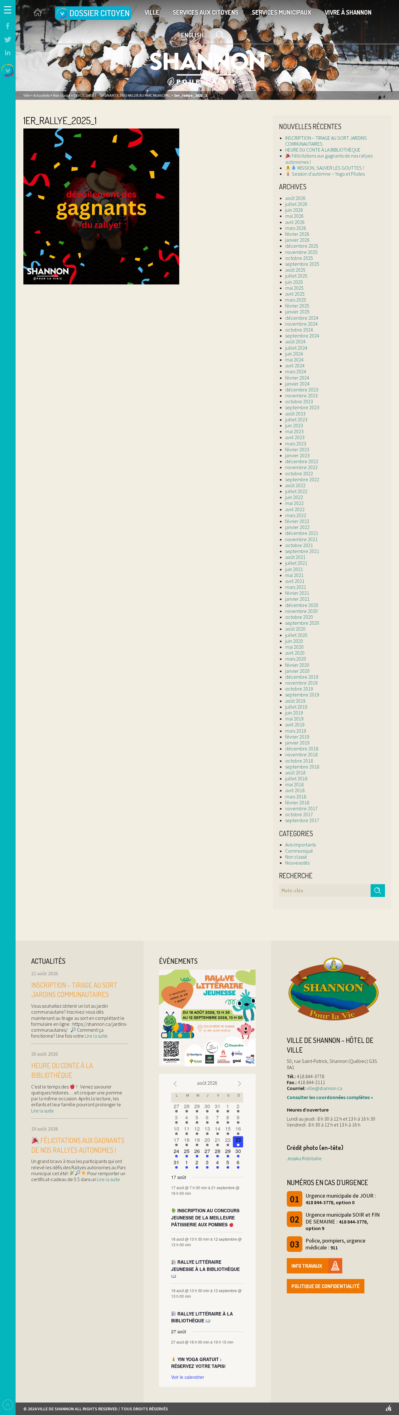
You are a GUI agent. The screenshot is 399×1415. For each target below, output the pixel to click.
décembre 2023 (301, 389)
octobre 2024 (299, 330)
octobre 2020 (299, 617)
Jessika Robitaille (304, 1158)
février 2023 (297, 449)
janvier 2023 (297, 455)
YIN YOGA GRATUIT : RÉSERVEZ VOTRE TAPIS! (198, 1362)
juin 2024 (294, 354)
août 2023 (295, 413)
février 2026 (297, 234)
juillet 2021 (296, 563)
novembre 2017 (301, 808)
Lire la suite (96, 1036)
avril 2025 (295, 294)
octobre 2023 (299, 401)
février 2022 (297, 521)
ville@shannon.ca (324, 1088)
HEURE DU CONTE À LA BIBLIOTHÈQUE (322, 150)
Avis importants (300, 844)
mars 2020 (295, 659)
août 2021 (295, 557)
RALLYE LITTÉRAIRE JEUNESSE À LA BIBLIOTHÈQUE (205, 1265)
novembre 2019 (301, 683)
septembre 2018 (302, 766)
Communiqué (299, 851)
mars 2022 (295, 515)
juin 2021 (294, 569)
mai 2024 (294, 359)
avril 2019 (295, 724)
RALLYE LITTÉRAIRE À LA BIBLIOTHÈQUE (202, 1317)
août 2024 (295, 341)
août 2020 (295, 629)
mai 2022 (294, 503)
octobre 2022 (299, 473)
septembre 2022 (302, 479)
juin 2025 (294, 282)
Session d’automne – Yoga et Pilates (328, 174)
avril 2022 (295, 509)
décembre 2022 (301, 461)
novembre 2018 (301, 754)
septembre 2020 (302, 623)
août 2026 (295, 198)
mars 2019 (295, 731)
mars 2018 (295, 796)
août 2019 (295, 701)
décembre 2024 (301, 318)
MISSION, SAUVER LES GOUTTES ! (330, 168)
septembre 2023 (302, 407)
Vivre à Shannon (348, 12)
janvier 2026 (297, 240)
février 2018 (297, 802)
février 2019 (297, 737)
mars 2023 (295, 443)
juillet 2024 (296, 348)
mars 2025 (295, 300)
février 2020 (297, 665)
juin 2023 (294, 425)
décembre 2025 (301, 246)
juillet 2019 (296, 707)
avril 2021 (295, 581)
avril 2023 (295, 437)
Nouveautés (297, 863)
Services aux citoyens (205, 12)
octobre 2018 (299, 761)
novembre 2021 (301, 539)
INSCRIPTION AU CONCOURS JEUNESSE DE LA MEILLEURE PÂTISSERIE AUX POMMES (205, 1217)
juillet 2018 (296, 778)
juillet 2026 (296, 204)
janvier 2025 (297, 311)
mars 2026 (295, 228)
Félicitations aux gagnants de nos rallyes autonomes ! (329, 159)
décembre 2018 (301, 748)
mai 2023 (294, 431)
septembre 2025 (302, 264)
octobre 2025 (299, 258)
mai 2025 (294, 288)
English (192, 35)
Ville (152, 12)
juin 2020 (294, 641)
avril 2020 (295, 653)
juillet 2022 (296, 491)
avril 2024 (295, 365)
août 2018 (295, 772)
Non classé (296, 857)
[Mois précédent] (175, 1084)
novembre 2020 (301, 611)
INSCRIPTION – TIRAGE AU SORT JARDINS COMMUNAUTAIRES (326, 141)
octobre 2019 (299, 689)
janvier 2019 (297, 742)
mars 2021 (295, 587)
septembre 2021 (302, 551)
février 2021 (297, 593)
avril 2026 (295, 222)
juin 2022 (294, 497)
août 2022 (295, 485)
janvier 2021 (297, 599)
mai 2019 (294, 718)
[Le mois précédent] (239, 1084)
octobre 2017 (299, 814)
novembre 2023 (301, 395)
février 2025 (297, 306)
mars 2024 (295, 371)
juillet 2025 (296, 276)
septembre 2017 (302, 820)
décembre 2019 (301, 677)
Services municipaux (281, 12)
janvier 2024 (297, 383)
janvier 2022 (297, 527)
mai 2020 (294, 647)
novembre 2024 (301, 324)
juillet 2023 (296, 419)
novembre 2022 (301, 467)
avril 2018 (295, 790)
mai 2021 (294, 575)
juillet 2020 (296, 635)
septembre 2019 (302, 694)
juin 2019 (294, 713)
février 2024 (297, 378)
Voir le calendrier (187, 1377)
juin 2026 (294, 210)
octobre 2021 (299, 545)
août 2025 (295, 270)
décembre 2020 (301, 605)
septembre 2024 (302, 335)
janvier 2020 (297, 671)
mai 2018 (294, 784)
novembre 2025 (301, 252)
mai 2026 (294, 216)
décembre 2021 (301, 533)
